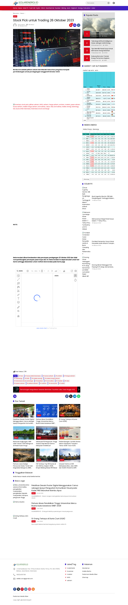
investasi (40, 381)
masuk (23, 476)
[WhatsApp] (78, 396)
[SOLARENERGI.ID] (26, 3)
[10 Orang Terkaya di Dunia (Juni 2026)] (69, 410)
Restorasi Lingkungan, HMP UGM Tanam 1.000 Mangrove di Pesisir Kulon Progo (23, 443)
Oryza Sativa (21, 24)
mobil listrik (71, 568)
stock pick (53, 383)
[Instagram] (29, 589)
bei (22, 376)
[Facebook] (67, 396)
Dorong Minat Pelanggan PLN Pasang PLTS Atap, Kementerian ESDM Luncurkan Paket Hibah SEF (103, 266)
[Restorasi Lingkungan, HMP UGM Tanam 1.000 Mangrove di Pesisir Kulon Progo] (23, 433)
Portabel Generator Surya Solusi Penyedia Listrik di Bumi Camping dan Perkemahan (103, 242)
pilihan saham (33, 383)
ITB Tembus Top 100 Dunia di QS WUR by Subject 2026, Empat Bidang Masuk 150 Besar (46, 466)
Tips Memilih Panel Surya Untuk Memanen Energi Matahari (102, 50)
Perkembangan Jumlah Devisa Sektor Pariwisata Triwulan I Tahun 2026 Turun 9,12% (69, 443)
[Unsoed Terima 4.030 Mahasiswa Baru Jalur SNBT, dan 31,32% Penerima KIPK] (69, 455)
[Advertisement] (46, 89)
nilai (67, 381)
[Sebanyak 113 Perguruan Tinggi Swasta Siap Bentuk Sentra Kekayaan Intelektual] (46, 433)
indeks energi (37, 378)
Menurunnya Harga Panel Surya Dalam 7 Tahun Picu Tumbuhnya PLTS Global (103, 220)
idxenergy (19, 378)
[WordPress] (25, 589)
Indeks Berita (86, 571)
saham (44, 383)
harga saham (70, 376)
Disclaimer (86, 568)
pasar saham (20, 383)
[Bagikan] (78, 25)
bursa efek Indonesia (34, 376)
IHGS (27, 378)
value (62, 383)
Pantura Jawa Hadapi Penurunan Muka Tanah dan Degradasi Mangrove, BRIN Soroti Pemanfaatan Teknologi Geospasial (23, 466)
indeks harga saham (53, 378)
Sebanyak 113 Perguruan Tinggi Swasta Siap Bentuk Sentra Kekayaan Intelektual (46, 443)
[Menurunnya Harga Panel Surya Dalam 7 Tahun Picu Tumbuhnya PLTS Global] (86, 220)
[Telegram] (74, 396)
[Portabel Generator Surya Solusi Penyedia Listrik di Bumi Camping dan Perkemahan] (86, 243)
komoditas (50, 381)
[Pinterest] (22, 589)
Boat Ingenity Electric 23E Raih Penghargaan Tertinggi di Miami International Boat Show (103, 197)
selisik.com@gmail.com (24, 579)
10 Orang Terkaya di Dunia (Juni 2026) (68, 420)
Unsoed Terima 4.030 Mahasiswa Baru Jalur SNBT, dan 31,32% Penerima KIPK (68, 466)
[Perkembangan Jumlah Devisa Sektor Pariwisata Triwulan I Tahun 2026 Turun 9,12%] (69, 433)
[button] (108, 3)
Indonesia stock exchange (24, 381)
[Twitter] (70, 396)
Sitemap (85, 577)
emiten (59, 376)
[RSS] (33, 589)
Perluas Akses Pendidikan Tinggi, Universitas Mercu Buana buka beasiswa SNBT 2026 (45, 421)
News (15, 16)
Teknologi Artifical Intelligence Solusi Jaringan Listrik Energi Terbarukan (101, 42)
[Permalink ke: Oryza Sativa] (15, 25)
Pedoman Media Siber (90, 574)
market (60, 381)
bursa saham (49, 376)
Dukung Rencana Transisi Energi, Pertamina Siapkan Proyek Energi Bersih (100, 57)
